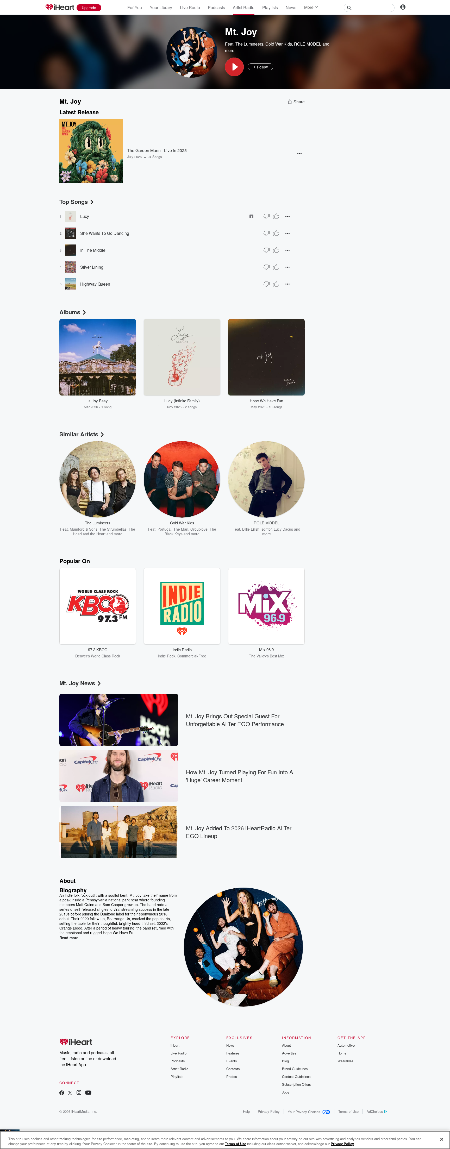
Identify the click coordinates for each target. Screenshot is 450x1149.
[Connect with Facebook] (61, 1093)
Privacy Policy (269, 1111)
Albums (69, 312)
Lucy (84, 216)
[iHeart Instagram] (79, 1093)
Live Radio (190, 7)
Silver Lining (91, 267)
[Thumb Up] (276, 216)
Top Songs (73, 201)
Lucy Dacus (283, 529)
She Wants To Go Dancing (104, 233)
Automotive (346, 1045)
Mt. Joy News (77, 683)
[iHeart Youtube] (88, 1093)
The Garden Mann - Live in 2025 (157, 150)
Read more (68, 937)
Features (233, 1053)
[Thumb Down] (266, 216)
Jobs (285, 1092)
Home (342, 1053)
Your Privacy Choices (304, 1111)
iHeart (175, 1045)
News (291, 7)
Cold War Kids (278, 44)
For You (134, 7)
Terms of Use (348, 1111)
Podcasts (216, 7)
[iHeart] (59, 7)
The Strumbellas (113, 529)
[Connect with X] (70, 1093)
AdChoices (375, 1111)
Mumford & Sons (83, 529)
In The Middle (92, 250)
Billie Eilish (250, 529)
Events (231, 1060)
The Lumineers (249, 44)
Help (246, 1111)
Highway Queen (95, 284)
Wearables (345, 1060)
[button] (234, 67)
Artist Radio (243, 7)
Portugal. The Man (173, 529)
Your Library (161, 7)
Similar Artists (78, 434)
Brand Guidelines (295, 1068)
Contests (233, 1068)
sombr (266, 529)
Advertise (289, 1053)
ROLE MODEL (307, 44)
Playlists (270, 7)
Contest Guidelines (296, 1076)
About (286, 1045)
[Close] (441, 1139)
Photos (231, 1076)
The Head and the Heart (104, 531)
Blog (285, 1060)
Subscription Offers (296, 1084)
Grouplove (199, 529)
